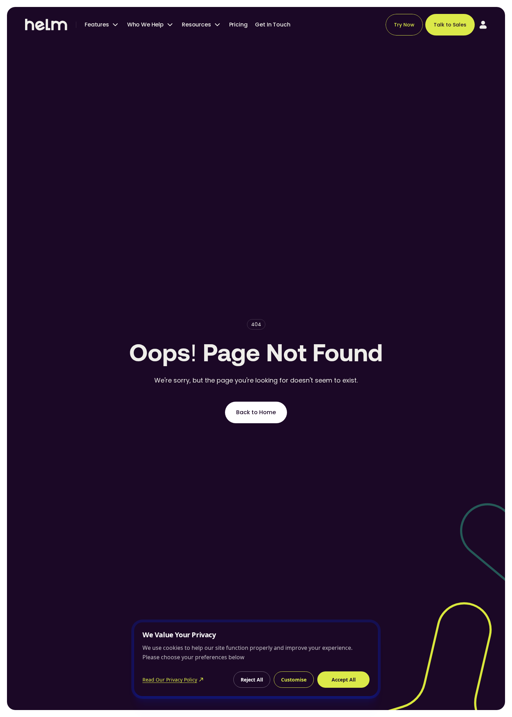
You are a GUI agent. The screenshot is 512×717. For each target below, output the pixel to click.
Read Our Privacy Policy (169, 679)
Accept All (344, 679)
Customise (294, 679)
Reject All (252, 679)
